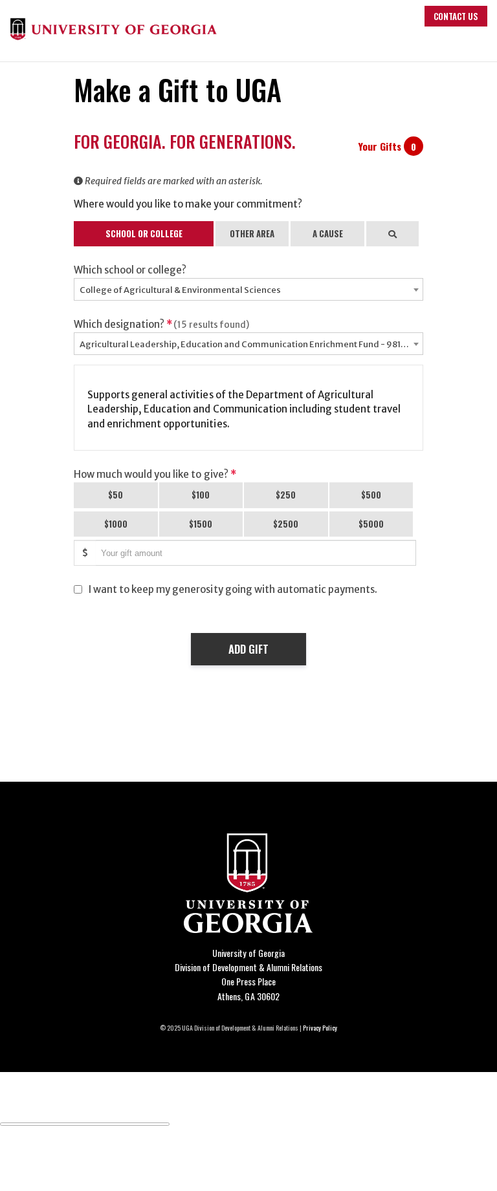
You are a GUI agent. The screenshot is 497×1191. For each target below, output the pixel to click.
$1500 (200, 523)
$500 (371, 494)
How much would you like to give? (155, 474)
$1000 (115, 523)
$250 (286, 494)
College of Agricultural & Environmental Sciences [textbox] (180, 289)
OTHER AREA (252, 233)
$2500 (285, 523)
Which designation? (161, 324)
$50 (115, 494)
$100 (201, 494)
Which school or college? (130, 270)
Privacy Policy (320, 1028)
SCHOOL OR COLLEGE (143, 233)
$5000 (371, 523)
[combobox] (248, 289)
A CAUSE (328, 233)
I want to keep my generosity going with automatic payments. (233, 589)
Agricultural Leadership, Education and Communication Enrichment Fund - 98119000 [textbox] (251, 344)
